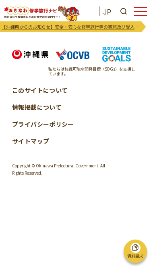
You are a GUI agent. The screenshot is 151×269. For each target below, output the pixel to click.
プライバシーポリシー (43, 124)
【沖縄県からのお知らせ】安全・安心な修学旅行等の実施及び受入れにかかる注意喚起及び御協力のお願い (71, 26)
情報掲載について (37, 107)
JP (107, 11)
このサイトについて (40, 90)
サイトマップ (30, 141)
